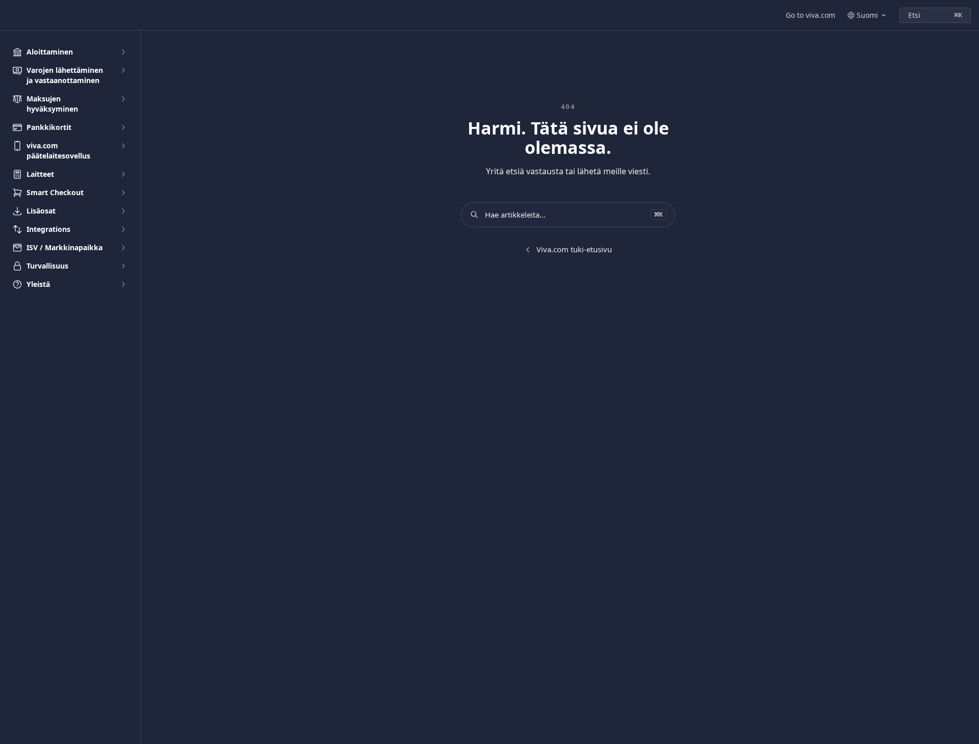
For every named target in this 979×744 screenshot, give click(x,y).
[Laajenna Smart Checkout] (123, 192)
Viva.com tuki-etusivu (574, 249)
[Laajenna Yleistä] (123, 284)
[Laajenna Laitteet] (123, 174)
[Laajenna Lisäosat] (123, 211)
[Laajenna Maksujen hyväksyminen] (123, 99)
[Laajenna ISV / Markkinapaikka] (123, 248)
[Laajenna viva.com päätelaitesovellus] (123, 146)
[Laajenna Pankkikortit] (123, 127)
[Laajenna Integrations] (123, 229)
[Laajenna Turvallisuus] (123, 266)
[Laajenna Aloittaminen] (123, 52)
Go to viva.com (810, 15)
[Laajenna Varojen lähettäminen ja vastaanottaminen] (123, 70)
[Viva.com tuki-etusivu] (10, 15)
